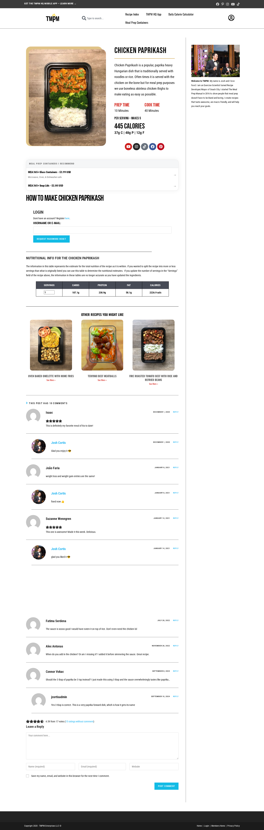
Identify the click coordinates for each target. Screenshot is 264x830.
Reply (176, 412)
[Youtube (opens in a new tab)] (233, 4)
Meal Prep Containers (136, 22)
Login (206, 826)
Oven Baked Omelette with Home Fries (51, 376)
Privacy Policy (233, 826)
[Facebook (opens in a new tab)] (217, 4)
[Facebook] (152, 146)
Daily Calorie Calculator (181, 14)
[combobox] (98, 18)
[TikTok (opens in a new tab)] (238, 4)
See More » (51, 379)
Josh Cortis (58, 443)
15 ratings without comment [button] (79, 721)
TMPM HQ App (153, 14)
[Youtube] (128, 146)
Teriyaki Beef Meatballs (102, 376)
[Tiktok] (144, 146)
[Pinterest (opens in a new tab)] (222, 4)
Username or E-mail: (47, 223)
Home (199, 826)
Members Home (218, 826)
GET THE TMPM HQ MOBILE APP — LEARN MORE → (50, 3)
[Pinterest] (160, 146)
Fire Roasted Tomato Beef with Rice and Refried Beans (153, 378)
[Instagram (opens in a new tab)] (227, 4)
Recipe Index (132, 14)
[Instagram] (136, 146)
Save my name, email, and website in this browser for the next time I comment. (70, 775)
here (67, 218)
